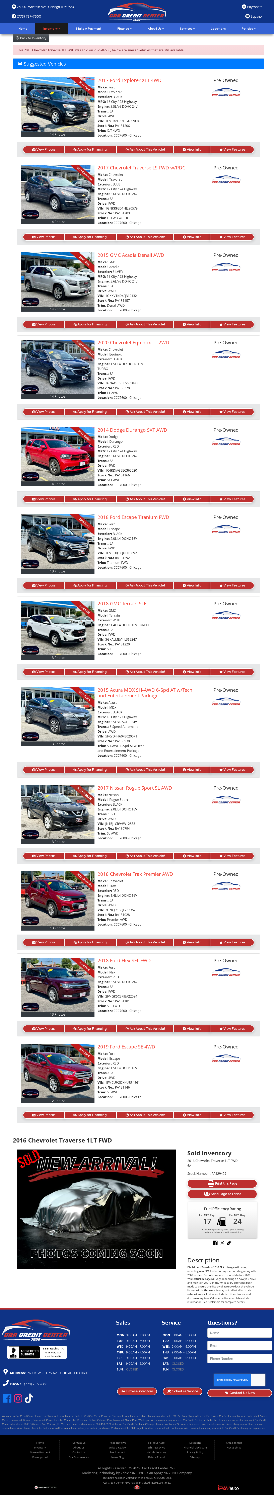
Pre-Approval (40, 1457)
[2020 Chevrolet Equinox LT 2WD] (57, 367)
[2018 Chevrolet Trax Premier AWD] (57, 898)
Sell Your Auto (156, 1442)
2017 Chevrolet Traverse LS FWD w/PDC (141, 167)
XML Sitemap (234, 1442)
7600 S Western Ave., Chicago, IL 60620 (57, 1373)
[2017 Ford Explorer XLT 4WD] (57, 104)
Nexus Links (234, 1447)
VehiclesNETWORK (134, 1473)
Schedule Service (185, 1391)
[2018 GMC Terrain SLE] (57, 628)
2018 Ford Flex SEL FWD (124, 960)
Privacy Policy (195, 1452)
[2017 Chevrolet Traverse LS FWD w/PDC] (57, 192)
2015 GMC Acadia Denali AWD (130, 255)
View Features (234, 149)
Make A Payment (88, 28)
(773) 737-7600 (35, 1384)
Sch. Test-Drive (156, 1447)
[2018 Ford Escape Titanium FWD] (57, 541)
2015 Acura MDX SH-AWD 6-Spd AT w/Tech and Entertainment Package (144, 693)
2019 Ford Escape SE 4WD (126, 1046)
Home (22, 28)
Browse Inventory (139, 1391)
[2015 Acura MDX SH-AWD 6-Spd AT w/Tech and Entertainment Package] (57, 714)
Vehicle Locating (156, 1452)
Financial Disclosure (195, 1447)
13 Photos (57, 571)
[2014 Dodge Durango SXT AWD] (57, 454)
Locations (218, 28)
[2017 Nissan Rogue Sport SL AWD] (57, 812)
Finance (123, 28)
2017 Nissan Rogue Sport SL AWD (134, 787)
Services (186, 28)
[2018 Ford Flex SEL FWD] (57, 985)
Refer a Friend (156, 1457)
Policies (248, 28)
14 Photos (57, 134)
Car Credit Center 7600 (159, 1468)
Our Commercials (79, 1457)
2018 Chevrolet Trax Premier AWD (135, 874)
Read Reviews (118, 1442)
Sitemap (195, 1457)
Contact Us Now (242, 1393)
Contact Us (78, 1442)
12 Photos (57, 1101)
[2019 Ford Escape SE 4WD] (57, 1071)
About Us (155, 28)
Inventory (50, 28)
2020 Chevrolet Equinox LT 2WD (133, 342)
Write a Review (117, 1447)
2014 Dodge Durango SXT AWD (132, 429)
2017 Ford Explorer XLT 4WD (129, 80)
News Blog (117, 1457)
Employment (117, 1452)
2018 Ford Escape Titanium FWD (133, 517)
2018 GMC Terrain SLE (121, 603)
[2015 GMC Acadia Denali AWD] (57, 279)
